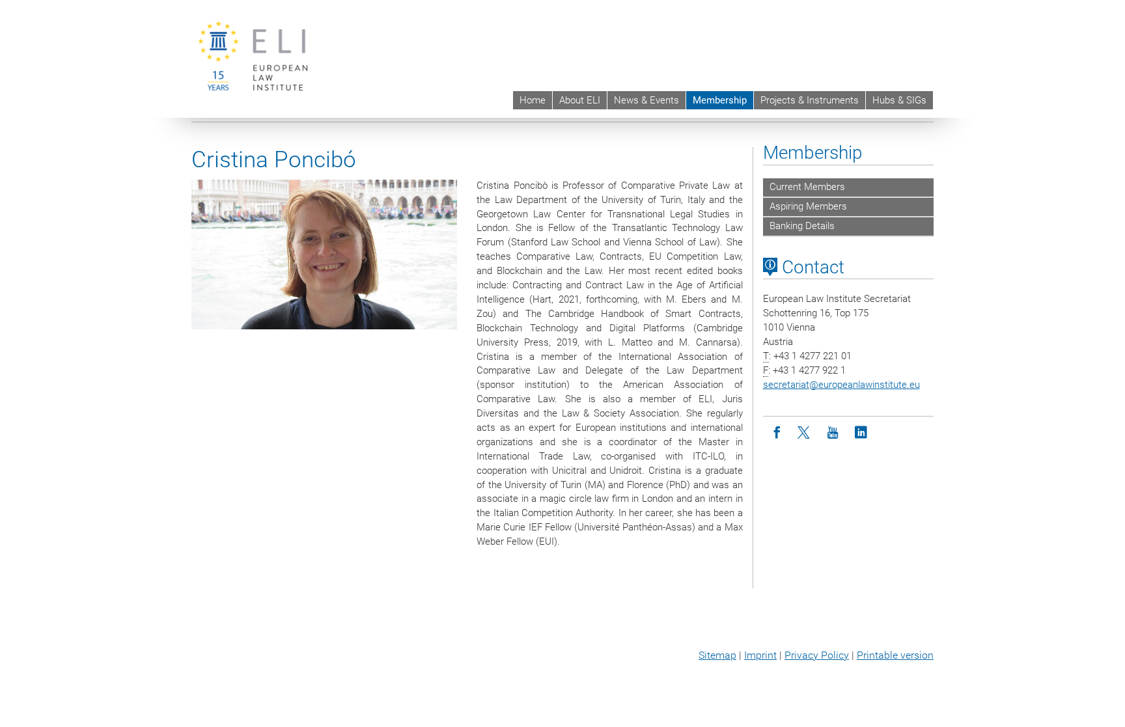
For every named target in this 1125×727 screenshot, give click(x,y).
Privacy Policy (817, 655)
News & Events (646, 100)
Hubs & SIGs (899, 100)
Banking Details (802, 226)
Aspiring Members (808, 206)
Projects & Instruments (809, 100)
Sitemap (717, 655)
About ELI (579, 100)
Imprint (760, 655)
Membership (720, 100)
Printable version (895, 655)
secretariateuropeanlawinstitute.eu (841, 385)
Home (533, 100)
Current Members (807, 187)
